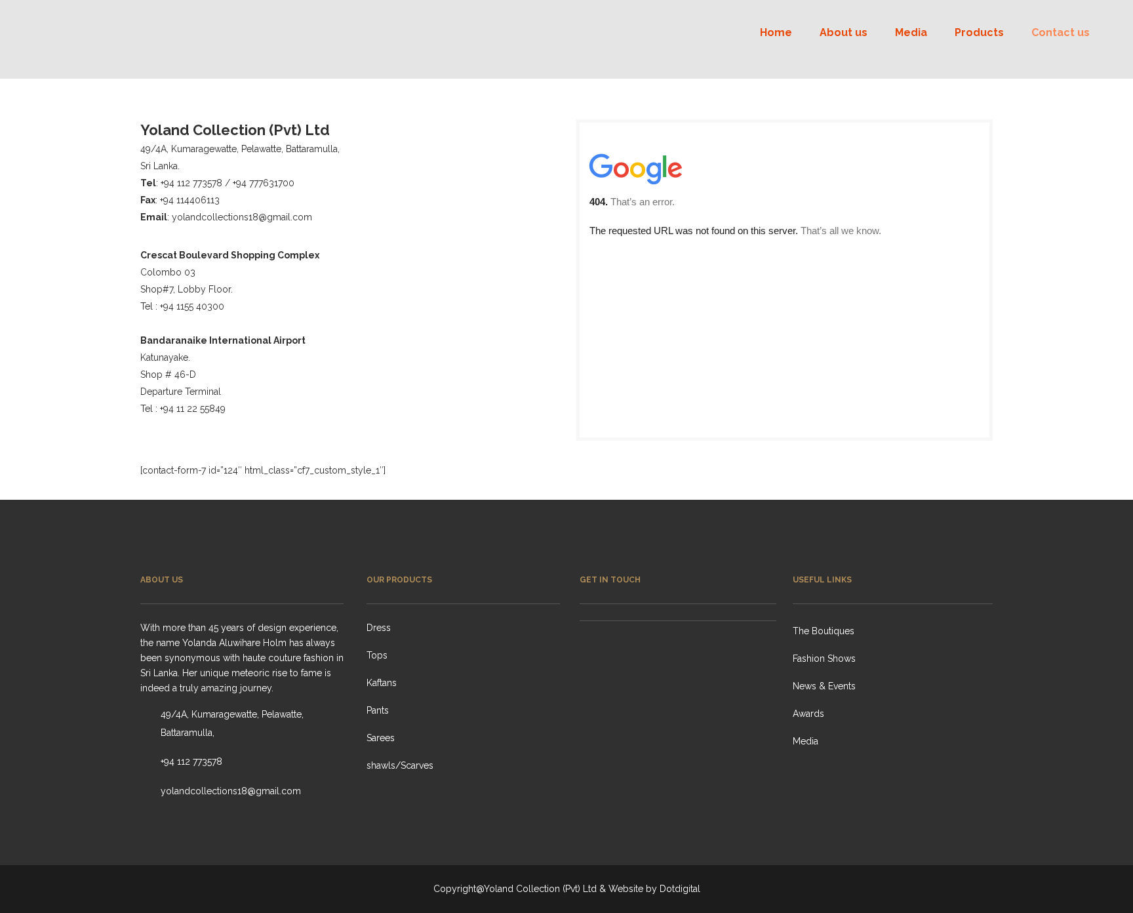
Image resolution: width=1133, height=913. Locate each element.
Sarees (381, 738)
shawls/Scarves (400, 765)
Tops (377, 655)
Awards (808, 713)
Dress (379, 627)
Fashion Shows (824, 658)
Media (805, 741)
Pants (378, 710)
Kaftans (382, 683)
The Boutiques (823, 631)
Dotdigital (680, 888)
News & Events (824, 686)
